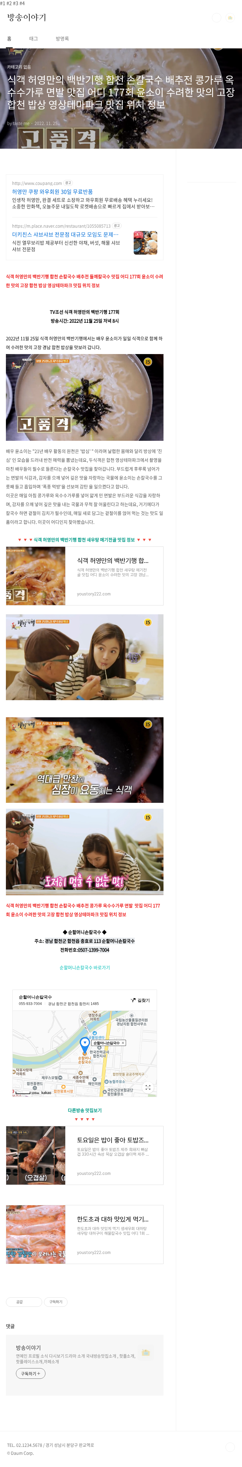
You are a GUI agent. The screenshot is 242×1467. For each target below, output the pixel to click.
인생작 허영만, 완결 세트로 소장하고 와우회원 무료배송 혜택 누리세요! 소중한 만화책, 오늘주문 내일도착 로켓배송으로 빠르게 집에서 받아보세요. (83, 202)
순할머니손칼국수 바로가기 (85, 967)
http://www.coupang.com (37, 183)
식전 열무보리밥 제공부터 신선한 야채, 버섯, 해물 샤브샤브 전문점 (66, 245)
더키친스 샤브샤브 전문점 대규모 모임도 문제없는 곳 (65, 234)
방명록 (62, 38)
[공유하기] (28, 1302)
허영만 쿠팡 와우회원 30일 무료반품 (52, 191)
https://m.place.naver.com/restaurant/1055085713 (61, 225)
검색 (216, 17)
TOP (230, 1447)
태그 (33, 38)
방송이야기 (27, 17)
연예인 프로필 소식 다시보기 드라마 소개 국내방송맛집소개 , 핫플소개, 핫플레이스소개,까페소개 (75, 1358)
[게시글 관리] (35, 1302)
